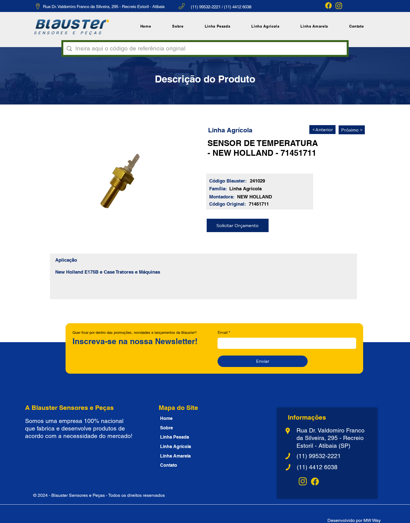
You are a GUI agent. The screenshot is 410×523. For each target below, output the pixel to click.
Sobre (166, 427)
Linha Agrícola (175, 446)
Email (224, 332)
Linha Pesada (174, 437)
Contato (168, 465)
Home (166, 418)
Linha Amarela (175, 456)
